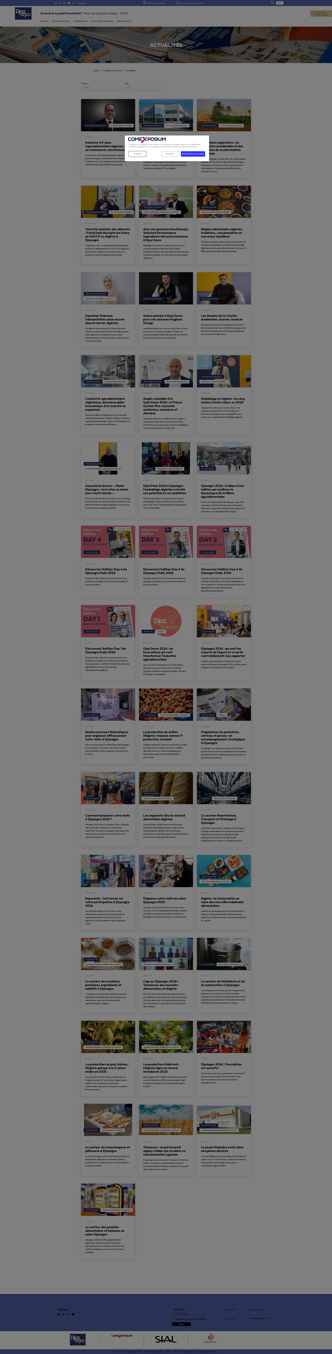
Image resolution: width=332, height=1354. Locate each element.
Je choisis (137, 154)
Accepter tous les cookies (193, 154)
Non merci (170, 154)
